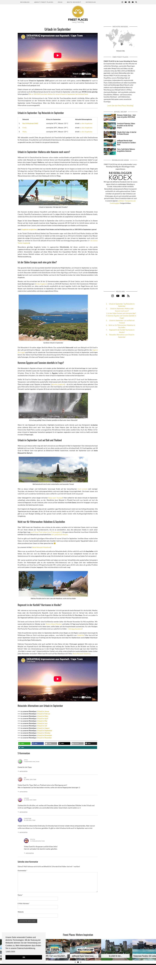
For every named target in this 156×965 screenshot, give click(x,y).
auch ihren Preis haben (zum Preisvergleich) (46, 532)
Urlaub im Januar (43, 711)
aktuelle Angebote (58, 384)
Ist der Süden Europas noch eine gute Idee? (122, 313)
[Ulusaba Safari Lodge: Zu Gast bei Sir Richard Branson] (110, 134)
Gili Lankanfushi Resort (59, 534)
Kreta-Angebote (41, 284)
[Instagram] (122, 2)
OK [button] (24, 957)
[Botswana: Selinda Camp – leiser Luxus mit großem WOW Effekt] (110, 117)
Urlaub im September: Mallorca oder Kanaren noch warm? (122, 310)
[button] (24, 743)
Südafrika (80, 635)
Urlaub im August (43, 728)
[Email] (133, 2)
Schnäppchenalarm (75, 629)
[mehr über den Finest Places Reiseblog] (120, 105)
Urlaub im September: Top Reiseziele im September (122, 305)
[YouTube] (126, 2)
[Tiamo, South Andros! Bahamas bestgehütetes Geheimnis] (110, 151)
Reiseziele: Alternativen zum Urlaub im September (121, 336)
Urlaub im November (44, 735)
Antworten (23, 771)
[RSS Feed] (128, 295)
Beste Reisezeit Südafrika (81, 654)
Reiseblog (25, 2)
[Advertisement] (120, 250)
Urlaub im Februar (43, 714)
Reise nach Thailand (55, 498)
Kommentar (22, 870)
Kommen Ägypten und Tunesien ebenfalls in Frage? (122, 317)
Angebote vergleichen (29, 229)
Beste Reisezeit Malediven (41, 547)
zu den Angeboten (86, 123)
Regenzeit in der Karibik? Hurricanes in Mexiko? (121, 331)
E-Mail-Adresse (24, 903)
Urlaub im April (42, 718)
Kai (25, 778)
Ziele (60, 2)
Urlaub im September (44, 730)
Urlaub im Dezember (44, 738)
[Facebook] (129, 2)
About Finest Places (43, 2)
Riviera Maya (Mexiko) (54, 624)
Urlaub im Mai (42, 721)
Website (21, 912)
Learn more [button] (10, 951)
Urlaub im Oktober (43, 733)
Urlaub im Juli (42, 726)
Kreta (24, 127)
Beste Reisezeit (74, 2)
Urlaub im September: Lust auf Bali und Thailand (121, 321)
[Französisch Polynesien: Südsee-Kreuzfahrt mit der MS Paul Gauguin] (110, 125)
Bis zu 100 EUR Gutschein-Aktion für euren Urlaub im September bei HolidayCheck (58, 94)
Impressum (91, 2)
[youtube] (117, 295)
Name (20, 895)
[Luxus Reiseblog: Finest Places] (78, 11)
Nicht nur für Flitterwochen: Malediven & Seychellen (122, 326)
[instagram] (112, 295)
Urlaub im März (42, 716)
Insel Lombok (82, 489)
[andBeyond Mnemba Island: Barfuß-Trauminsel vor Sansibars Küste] (110, 142)
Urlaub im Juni (42, 723)
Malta (24, 132)
